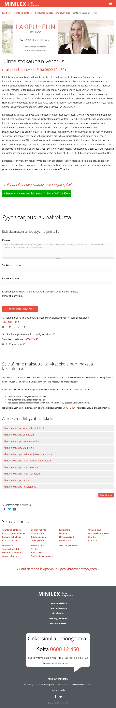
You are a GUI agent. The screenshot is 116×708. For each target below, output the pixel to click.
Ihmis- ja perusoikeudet (13, 533)
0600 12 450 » (62, 193)
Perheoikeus (65, 540)
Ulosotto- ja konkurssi (12, 552)
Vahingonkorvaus (10, 556)
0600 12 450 (31, 339)
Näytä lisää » (106, 495)
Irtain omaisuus (9, 540)
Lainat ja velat (37, 540)
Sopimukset (8, 545)
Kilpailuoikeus (37, 533)
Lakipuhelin (64, 529)
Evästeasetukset (58, 623)
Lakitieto (6, 12)
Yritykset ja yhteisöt (68, 545)
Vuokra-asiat (37, 552)
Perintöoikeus (94, 529)
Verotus (34, 549)
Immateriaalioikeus (11, 536)
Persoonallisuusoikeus (98, 533)
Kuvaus (6, 240)
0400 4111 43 (81, 389)
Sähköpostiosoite (11, 265)
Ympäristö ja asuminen (42, 556)
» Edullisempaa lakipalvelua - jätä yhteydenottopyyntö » (58, 569)
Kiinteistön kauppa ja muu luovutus (52, 12)
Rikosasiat (92, 540)
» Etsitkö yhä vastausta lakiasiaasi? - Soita (29, 193)
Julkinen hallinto (38, 529)
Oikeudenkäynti (67, 536)
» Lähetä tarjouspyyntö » (19, 308)
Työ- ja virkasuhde (11, 549)
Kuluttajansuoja (38, 536)
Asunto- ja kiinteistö (23, 12)
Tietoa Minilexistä (58, 603)
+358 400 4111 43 (11, 322)
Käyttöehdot (58, 613)
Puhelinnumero (10, 278)
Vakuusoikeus (37, 545)
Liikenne (63, 533)
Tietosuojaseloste (58, 608)
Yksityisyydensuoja (58, 618)
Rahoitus (92, 536)
